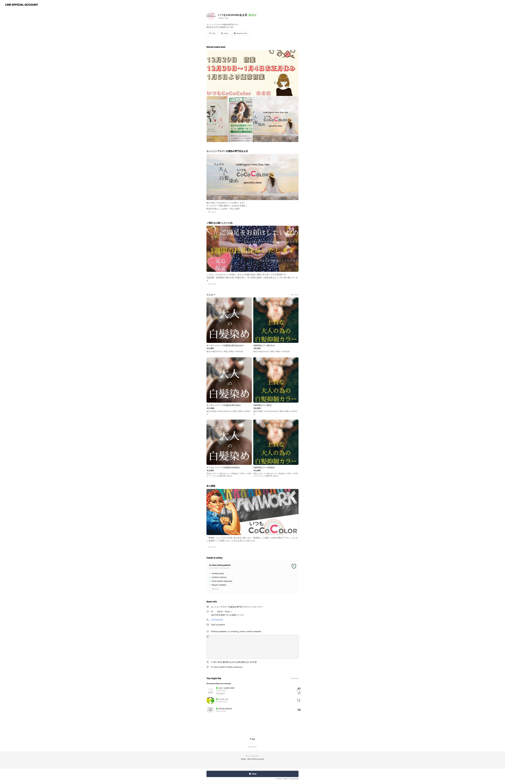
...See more (211, 212)
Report (243, 759)
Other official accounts (255, 759)
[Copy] (255, 662)
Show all (215, 589)
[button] (224, 33)
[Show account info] (252, 15)
